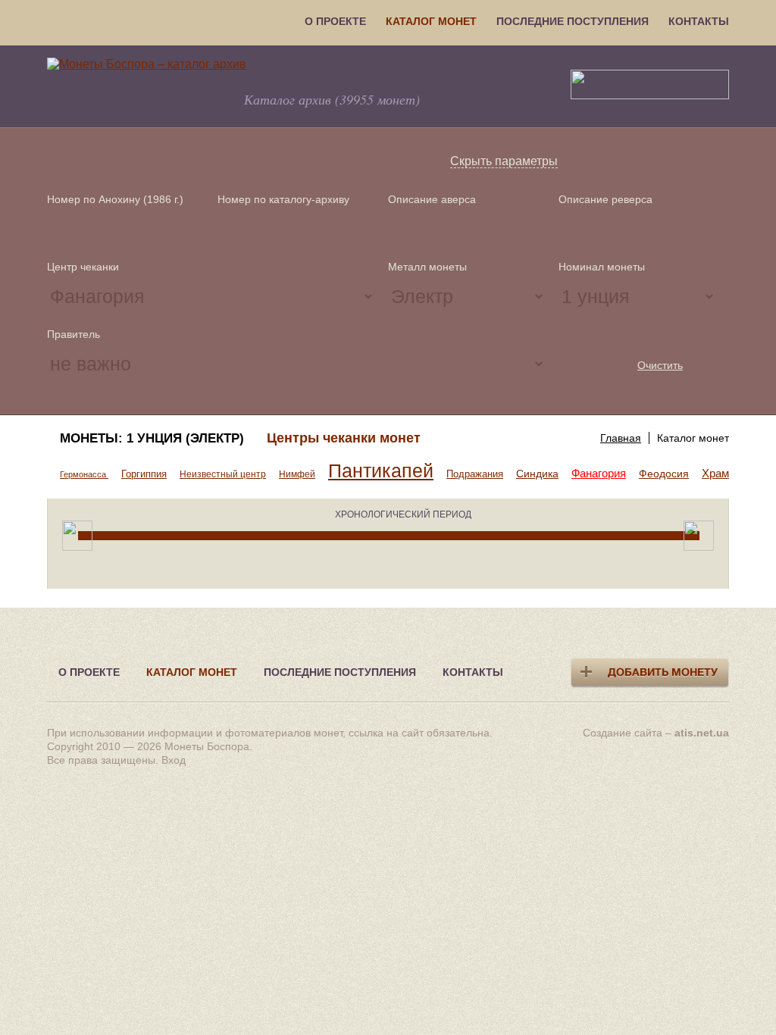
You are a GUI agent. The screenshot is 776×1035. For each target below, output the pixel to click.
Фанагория (598, 473)
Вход (173, 760)
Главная (620, 438)
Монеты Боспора (206, 746)
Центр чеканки (83, 267)
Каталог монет (431, 21)
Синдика (537, 473)
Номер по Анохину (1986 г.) (115, 199)
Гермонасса (84, 474)
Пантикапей (380, 471)
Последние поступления (572, 21)
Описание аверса (432, 199)
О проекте (335, 21)
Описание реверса (605, 199)
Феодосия (664, 473)
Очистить (660, 365)
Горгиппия (144, 474)
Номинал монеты (602, 267)
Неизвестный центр (223, 474)
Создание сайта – (656, 733)
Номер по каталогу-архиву (283, 199)
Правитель (73, 334)
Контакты (698, 21)
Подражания (474, 474)
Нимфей (297, 474)
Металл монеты (427, 267)
